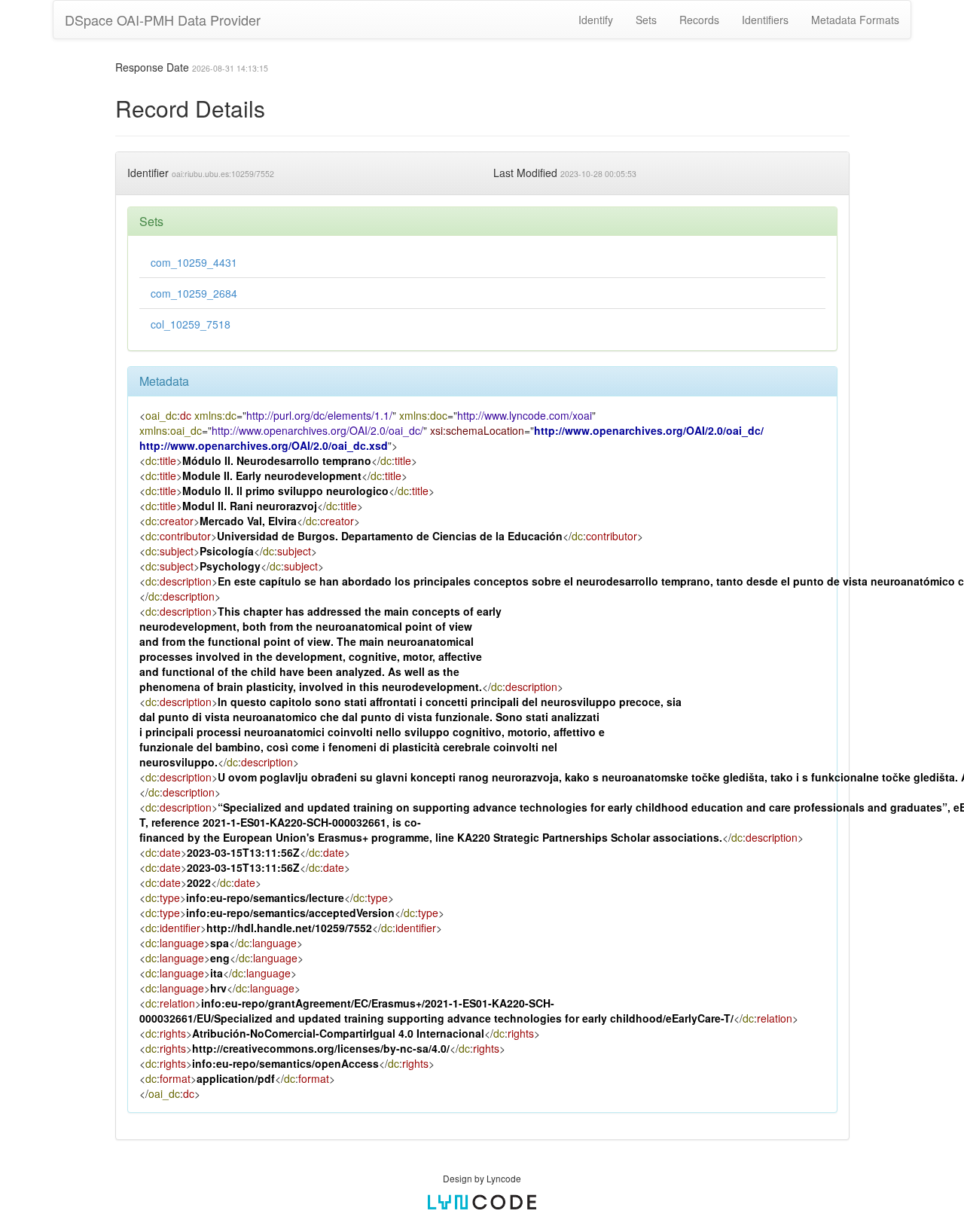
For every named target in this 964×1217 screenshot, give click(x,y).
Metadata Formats (855, 19)
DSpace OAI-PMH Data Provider (163, 19)
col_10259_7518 (190, 324)
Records (699, 19)
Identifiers (765, 19)
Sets (646, 19)
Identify (595, 19)
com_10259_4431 (194, 262)
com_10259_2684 (194, 293)
